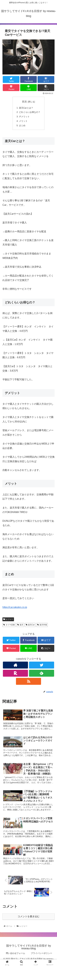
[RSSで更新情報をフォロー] (28, 681)
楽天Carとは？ (26, 108)
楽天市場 (43, 625)
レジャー (9, 619)
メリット (23, 121)
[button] (51, 529)
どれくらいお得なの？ (29, 112)
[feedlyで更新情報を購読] (41, 673)
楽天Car (31, 625)
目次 (24, 101)
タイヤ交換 (10, 625)
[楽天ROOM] (15, 673)
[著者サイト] (15, 665)
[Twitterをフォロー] (41, 665)
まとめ (22, 125)
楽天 (21, 625)
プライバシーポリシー (41, 953)
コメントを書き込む (29, 916)
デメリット (24, 116)
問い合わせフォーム (15, 953)
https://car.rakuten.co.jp (14, 607)
